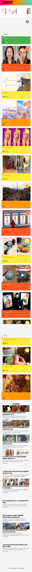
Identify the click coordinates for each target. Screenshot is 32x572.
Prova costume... (8, 147)
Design (5, 9)
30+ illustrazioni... (8, 230)
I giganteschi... (7, 202)
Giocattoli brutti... (8, 257)
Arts (6, 69)
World (7, 124)
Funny (6, 97)
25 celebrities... (7, 312)
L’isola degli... (7, 120)
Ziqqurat (7, 2)
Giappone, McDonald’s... (10, 394)
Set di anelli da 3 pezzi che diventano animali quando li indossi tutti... (14, 457)
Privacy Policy (20, 568)
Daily (16, 9)
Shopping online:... (8, 366)
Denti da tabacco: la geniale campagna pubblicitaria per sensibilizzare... (13, 516)
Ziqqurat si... (6, 38)
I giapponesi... (7, 284)
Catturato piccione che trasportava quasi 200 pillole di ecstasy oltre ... (15, 531)
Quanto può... (7, 175)
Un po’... (5, 65)
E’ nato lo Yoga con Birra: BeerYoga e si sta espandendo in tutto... (14, 413)
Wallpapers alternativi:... (10, 339)
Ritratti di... (6, 93)
